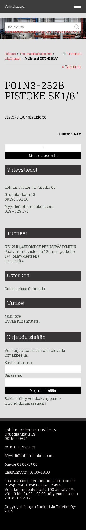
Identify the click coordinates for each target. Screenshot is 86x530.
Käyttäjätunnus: (19, 362)
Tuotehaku (73, 53)
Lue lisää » (14, 261)
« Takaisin (71, 66)
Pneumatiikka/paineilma (36, 53)
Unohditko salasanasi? (25, 403)
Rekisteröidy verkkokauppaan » (33, 398)
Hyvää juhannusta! (22, 321)
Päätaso (10, 53)
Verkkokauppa (15, 6)
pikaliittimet (12, 58)
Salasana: (13, 375)
